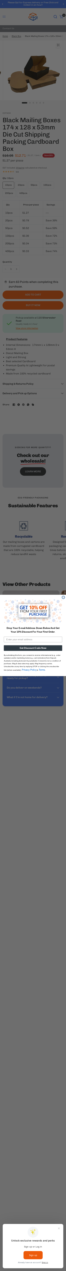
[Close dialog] (63, 597)
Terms (42, 670)
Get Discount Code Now (33, 648)
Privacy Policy (29, 670)
